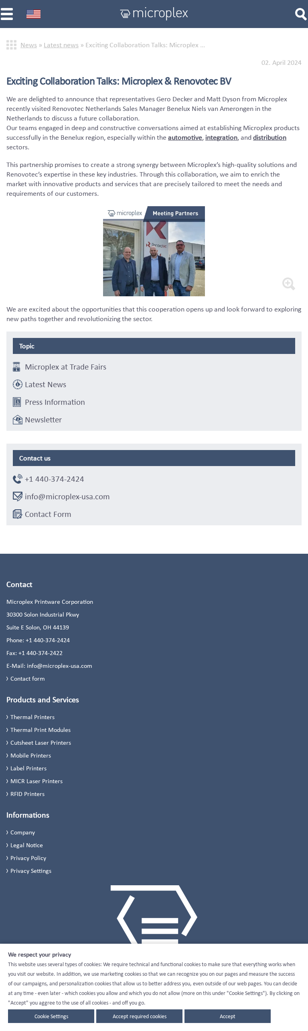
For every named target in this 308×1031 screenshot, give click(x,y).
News (28, 44)
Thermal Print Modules (40, 730)
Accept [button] (227, 1016)
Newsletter (43, 419)
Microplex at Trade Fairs (65, 367)
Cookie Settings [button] (51, 1016)
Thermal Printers (32, 717)
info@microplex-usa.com (67, 496)
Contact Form (48, 514)
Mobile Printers (30, 755)
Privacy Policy (28, 858)
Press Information (55, 402)
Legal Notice (26, 845)
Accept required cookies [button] (139, 1016)
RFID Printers (27, 794)
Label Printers (28, 768)
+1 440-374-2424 (54, 479)
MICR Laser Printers (36, 781)
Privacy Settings (30, 870)
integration (221, 137)
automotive (185, 137)
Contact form (27, 678)
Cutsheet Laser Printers (40, 742)
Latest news (61, 44)
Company (22, 832)
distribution (269, 137)
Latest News (45, 384)
